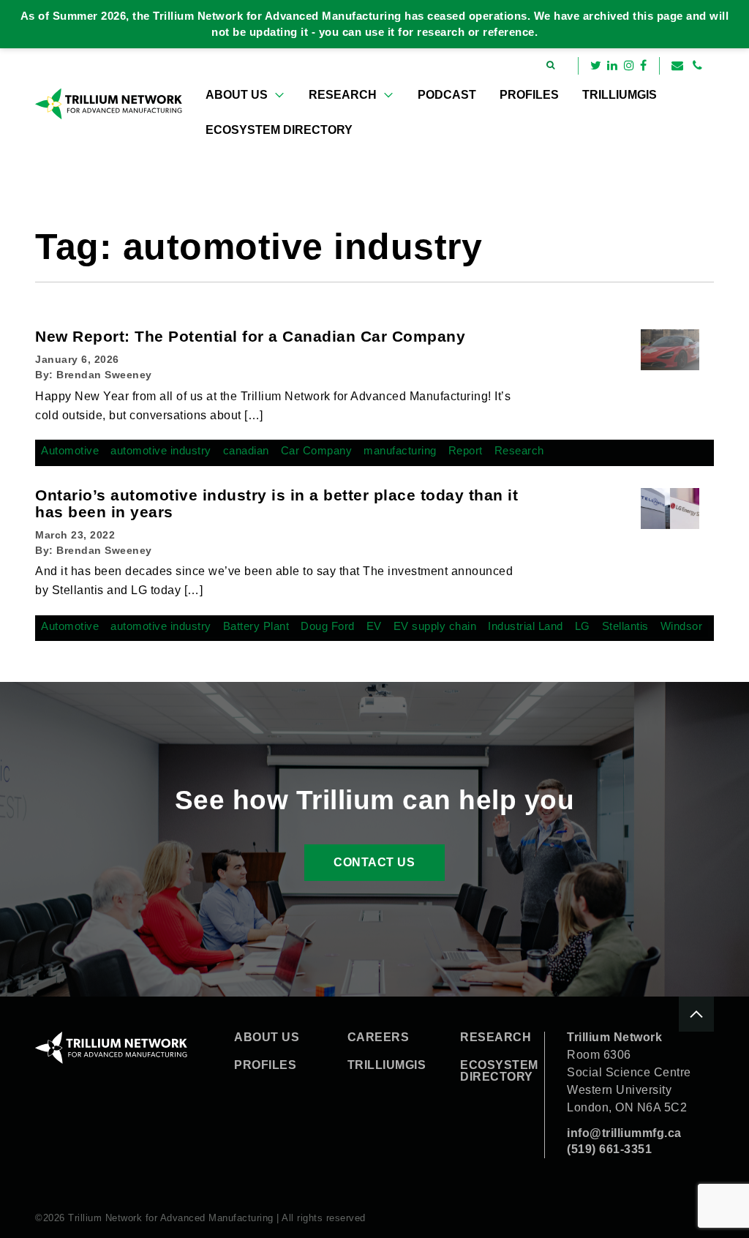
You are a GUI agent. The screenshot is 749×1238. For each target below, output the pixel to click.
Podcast (447, 95)
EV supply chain (435, 626)
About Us (237, 95)
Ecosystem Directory (279, 130)
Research (343, 95)
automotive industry (160, 450)
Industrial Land (525, 626)
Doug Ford (328, 626)
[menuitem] (245, 95)
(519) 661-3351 (609, 1149)
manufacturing (400, 450)
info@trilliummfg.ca (624, 1133)
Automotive (70, 450)
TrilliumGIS (619, 95)
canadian (246, 450)
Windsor (681, 626)
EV (374, 626)
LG (582, 626)
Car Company (317, 450)
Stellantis (625, 626)
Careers (378, 1037)
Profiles (529, 95)
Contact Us (374, 862)
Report (465, 450)
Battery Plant (256, 626)
